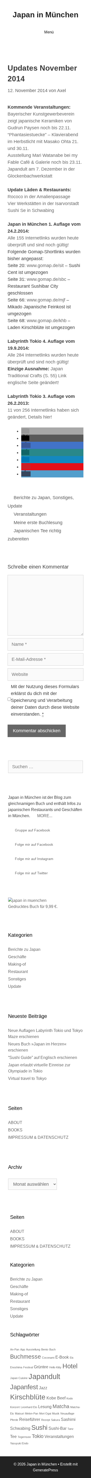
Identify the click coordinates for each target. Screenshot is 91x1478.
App (22, 1349)
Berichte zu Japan (32, 497)
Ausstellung (33, 1349)
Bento (44, 1349)
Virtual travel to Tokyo (27, 1078)
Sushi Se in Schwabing (31, 210)
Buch (52, 1349)
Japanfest (24, 1387)
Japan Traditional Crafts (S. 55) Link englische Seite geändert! (37, 375)
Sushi (39, 1427)
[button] (25, 431)
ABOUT (15, 1122)
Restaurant (18, 971)
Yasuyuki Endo (19, 1443)
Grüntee (41, 1367)
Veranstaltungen (30, 514)
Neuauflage (67, 1413)
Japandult (44, 1376)
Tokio (37, 1436)
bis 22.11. (61, 127)
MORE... (44, 816)
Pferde (14, 1419)
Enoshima (16, 1367)
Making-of (17, 964)
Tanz (70, 1428)
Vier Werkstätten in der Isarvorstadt (43, 203)
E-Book (62, 1357)
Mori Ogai (45, 1413)
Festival (28, 1367)
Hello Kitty (55, 1367)
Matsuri (19, 1413)
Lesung (45, 1406)
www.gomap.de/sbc (46, 279)
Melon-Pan (31, 1413)
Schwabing (20, 1428)
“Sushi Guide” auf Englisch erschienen (42, 1057)
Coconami (48, 1357)
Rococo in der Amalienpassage (39, 196)
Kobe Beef (56, 1398)
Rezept (45, 1419)
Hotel (70, 1366)
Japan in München (45, 14)
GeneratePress (45, 1470)
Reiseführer (29, 1419)
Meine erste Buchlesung (38, 522)
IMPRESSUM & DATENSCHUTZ (38, 1137)
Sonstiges (63, 497)
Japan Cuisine (19, 1378)
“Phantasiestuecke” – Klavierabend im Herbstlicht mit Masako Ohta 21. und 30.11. (43, 141)
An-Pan (14, 1349)
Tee (13, 1436)
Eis (72, 1357)
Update (15, 506)
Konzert (15, 1407)
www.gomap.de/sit (45, 265)
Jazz (43, 1387)
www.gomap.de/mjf (46, 299)
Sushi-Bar (57, 1428)
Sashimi (68, 1419)
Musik (55, 1413)
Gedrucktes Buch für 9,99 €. (33, 906)
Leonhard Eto (29, 1407)
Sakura (55, 1419)
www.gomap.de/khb (46, 320)
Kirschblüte (28, 1397)
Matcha (61, 1406)
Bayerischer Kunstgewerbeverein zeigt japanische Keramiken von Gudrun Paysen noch (41, 120)
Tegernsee (24, 1436)
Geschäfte (17, 957)
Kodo (69, 1398)
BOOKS (15, 1130)
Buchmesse (25, 1356)
